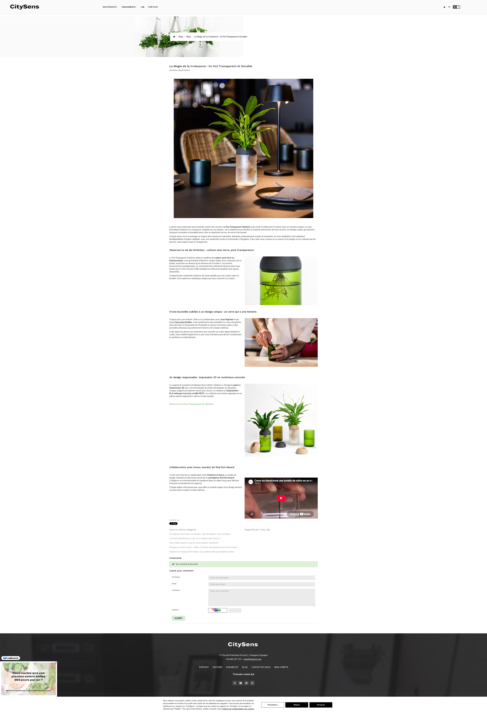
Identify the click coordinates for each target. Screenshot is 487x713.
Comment (176, 590)
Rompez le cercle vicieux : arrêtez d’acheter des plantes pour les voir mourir (203, 547)
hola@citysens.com (252, 659)
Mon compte (281, 667)
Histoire (217, 667)
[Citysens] (26, 7)
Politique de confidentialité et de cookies (238, 709)
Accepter (321, 705)
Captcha (175, 610)
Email (174, 584)
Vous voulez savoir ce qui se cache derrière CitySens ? (194, 543)
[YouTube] (240, 683)
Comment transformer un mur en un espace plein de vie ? (195, 538)
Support (204, 667)
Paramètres (272, 705)
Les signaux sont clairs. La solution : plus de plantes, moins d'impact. (200, 534)
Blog (245, 667)
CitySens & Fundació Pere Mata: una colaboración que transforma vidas (201, 552)
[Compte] (444, 6)
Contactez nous (261, 667)
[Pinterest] (246, 683)
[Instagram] (252, 683)
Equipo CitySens (184, 70)
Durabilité (232, 667)
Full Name (176, 577)
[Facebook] (234, 683)
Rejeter (297, 705)
